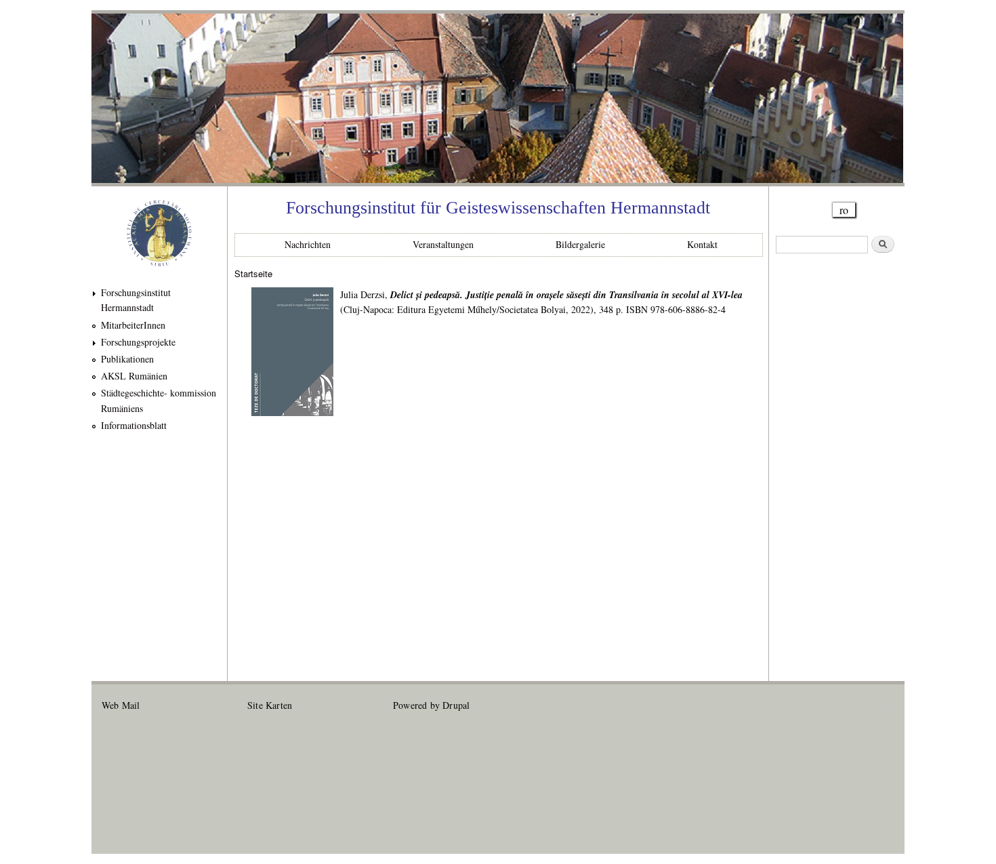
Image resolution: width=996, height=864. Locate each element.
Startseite (253, 273)
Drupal (456, 705)
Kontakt (702, 244)
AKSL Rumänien (134, 375)
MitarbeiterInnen (133, 324)
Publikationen (127, 358)
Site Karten (269, 705)
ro (843, 210)
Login (882, 705)
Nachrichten (308, 244)
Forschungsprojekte (138, 341)
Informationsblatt (134, 425)
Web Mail (121, 705)
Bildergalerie (580, 244)
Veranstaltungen (443, 244)
